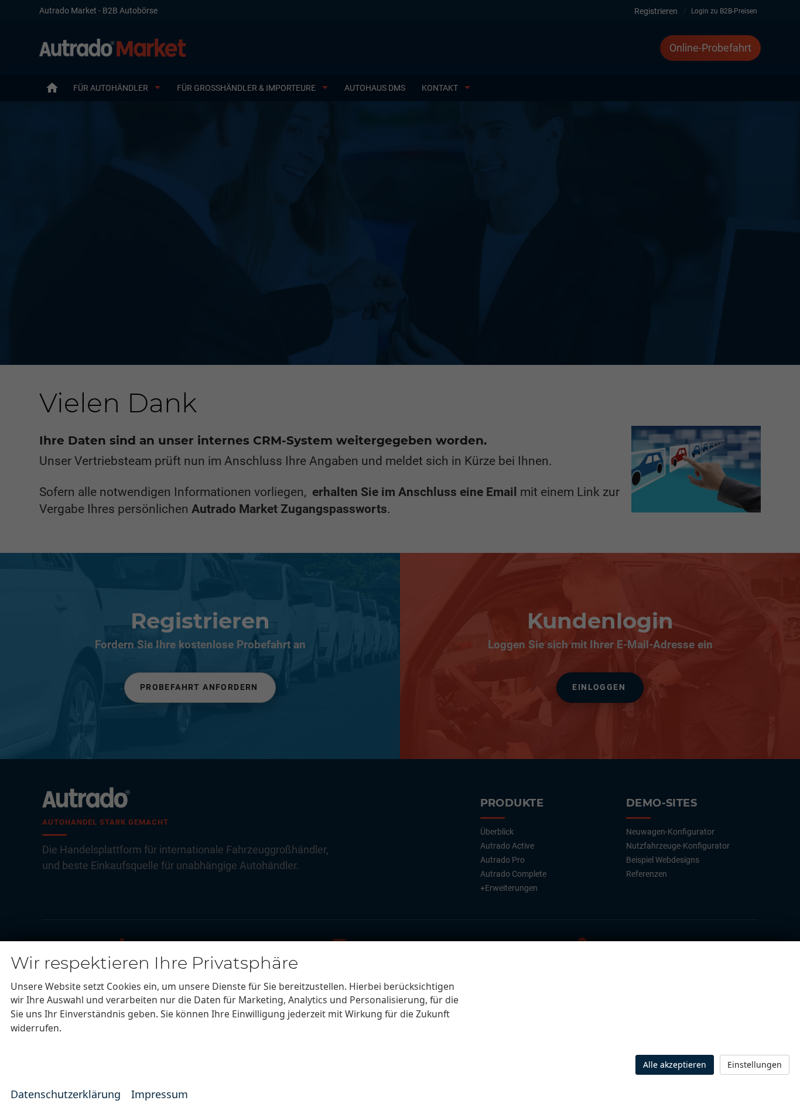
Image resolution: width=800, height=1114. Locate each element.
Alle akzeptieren (674, 1064)
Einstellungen (754, 1064)
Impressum (159, 1094)
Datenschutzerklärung (66, 1094)
